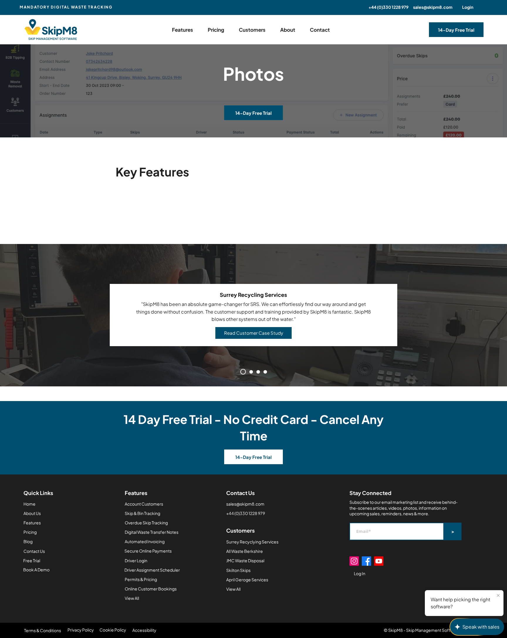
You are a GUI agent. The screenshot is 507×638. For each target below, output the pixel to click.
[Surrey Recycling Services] (243, 372)
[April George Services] (258, 371)
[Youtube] (378, 561)
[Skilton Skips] (265, 371)
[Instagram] (354, 561)
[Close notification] (498, 595)
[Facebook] (366, 561)
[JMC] (251, 371)
